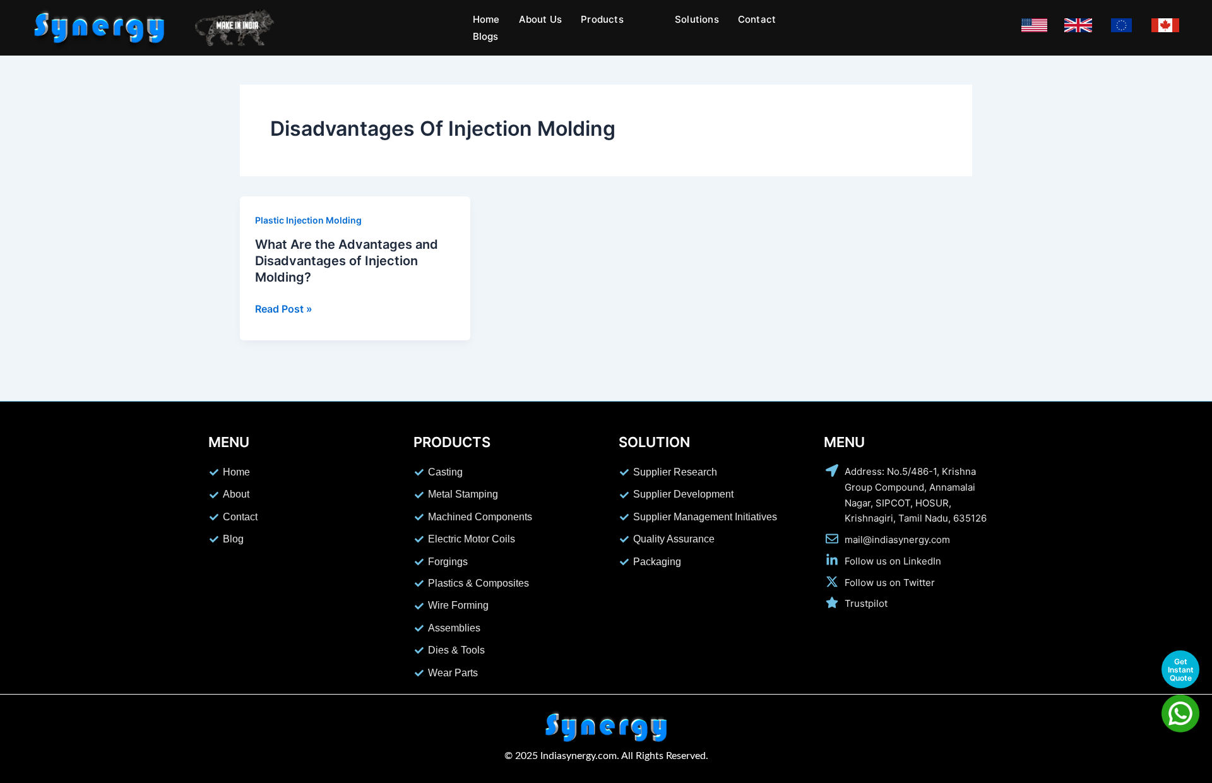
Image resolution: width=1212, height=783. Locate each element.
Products (602, 19)
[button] (608, 19)
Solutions (697, 19)
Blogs (486, 36)
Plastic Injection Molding (308, 220)
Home (486, 19)
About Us (540, 19)
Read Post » (283, 309)
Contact (757, 19)
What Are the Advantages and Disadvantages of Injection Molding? (346, 261)
